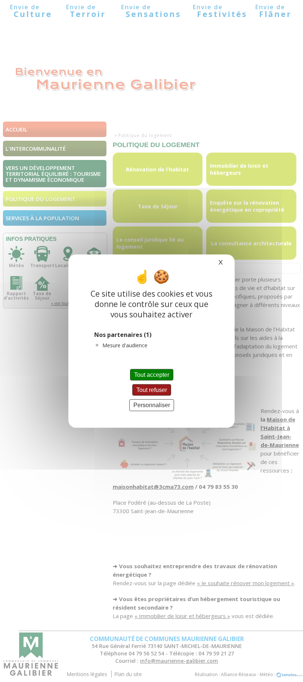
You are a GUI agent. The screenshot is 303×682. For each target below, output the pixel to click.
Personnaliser (151, 405)
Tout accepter (151, 375)
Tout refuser (151, 390)
